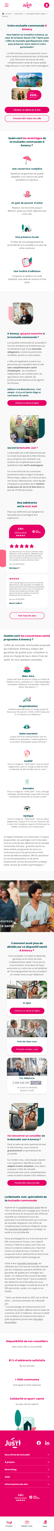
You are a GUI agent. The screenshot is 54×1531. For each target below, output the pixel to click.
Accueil (8, 13)
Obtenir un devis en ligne (27, 403)
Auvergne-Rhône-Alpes (36, 13)
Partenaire (18, 13)
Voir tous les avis (27, 615)
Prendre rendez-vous (27, 1049)
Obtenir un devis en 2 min (27, 109)
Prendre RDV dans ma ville (27, 118)
